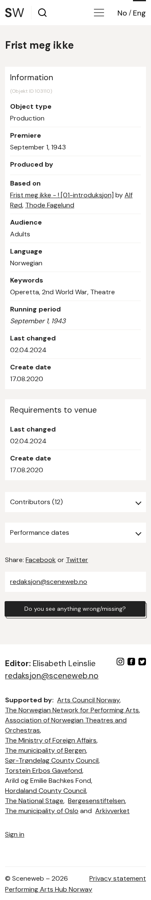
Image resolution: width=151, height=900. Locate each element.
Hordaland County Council (45, 790)
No (122, 13)
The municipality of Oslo (41, 810)
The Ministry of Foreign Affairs (50, 740)
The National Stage (34, 800)
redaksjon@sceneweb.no (48, 581)
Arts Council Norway (88, 700)
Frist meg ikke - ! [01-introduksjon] (62, 195)
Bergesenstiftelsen (96, 800)
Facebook (41, 559)
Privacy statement (117, 878)
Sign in (14, 834)
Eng (139, 13)
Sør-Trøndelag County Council (52, 760)
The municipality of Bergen (45, 750)
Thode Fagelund (49, 205)
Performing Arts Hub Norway (48, 889)
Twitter (77, 559)
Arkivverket (112, 810)
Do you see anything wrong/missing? (75, 608)
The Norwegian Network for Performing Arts (72, 710)
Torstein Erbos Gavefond (43, 770)
